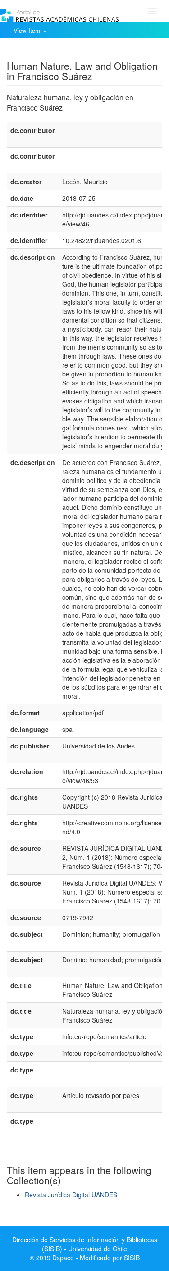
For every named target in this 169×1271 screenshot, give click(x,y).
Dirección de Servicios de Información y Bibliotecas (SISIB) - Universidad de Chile (84, 1244)
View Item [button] (28, 30)
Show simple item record (42, 51)
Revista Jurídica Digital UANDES (71, 1194)
